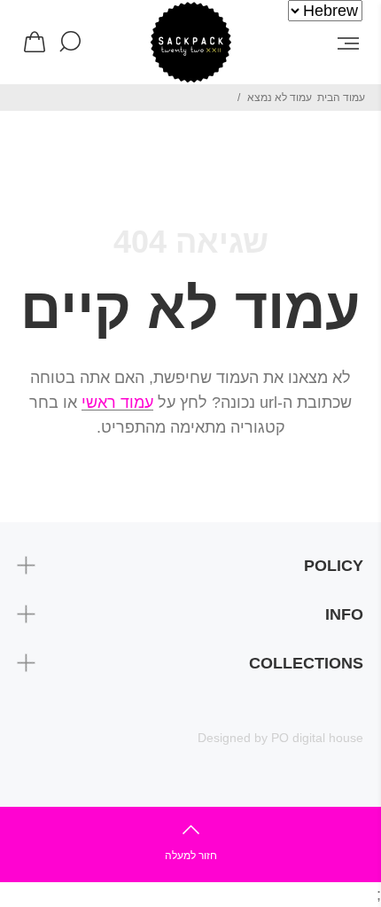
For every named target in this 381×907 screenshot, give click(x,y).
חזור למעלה (191, 855)
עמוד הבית (341, 97)
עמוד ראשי (117, 402)
